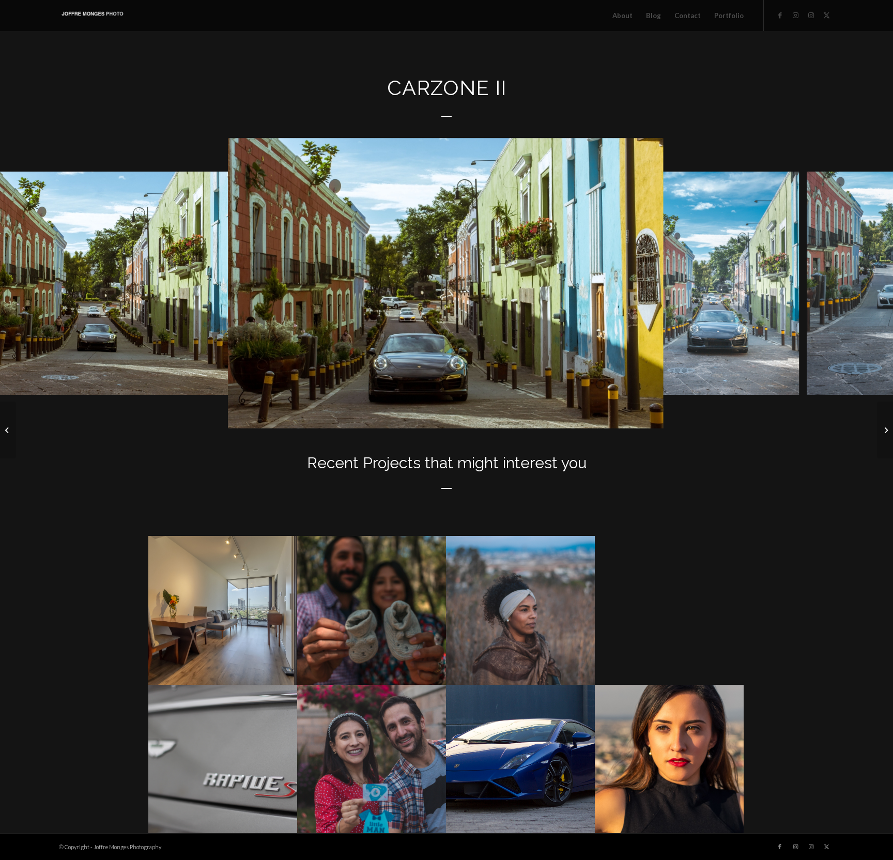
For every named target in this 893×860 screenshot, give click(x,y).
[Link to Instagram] (795, 15)
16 (442, 415)
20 (475, 415)
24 (508, 415)
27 (533, 415)
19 (467, 415)
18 (459, 415)
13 (417, 415)
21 (483, 415)
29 (549, 415)
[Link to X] (826, 15)
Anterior (23, 283)
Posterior (869, 283)
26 (525, 415)
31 (566, 415)
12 (409, 415)
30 (558, 415)
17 (450, 415)
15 (434, 415)
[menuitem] (622, 15)
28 (541, 415)
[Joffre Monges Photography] (92, 15)
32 (574, 415)
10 (392, 415)
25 (516, 415)
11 (401, 415)
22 (492, 415)
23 (500, 415)
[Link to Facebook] (780, 15)
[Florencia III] (8, 430)
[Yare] (885, 430)
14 (425, 415)
